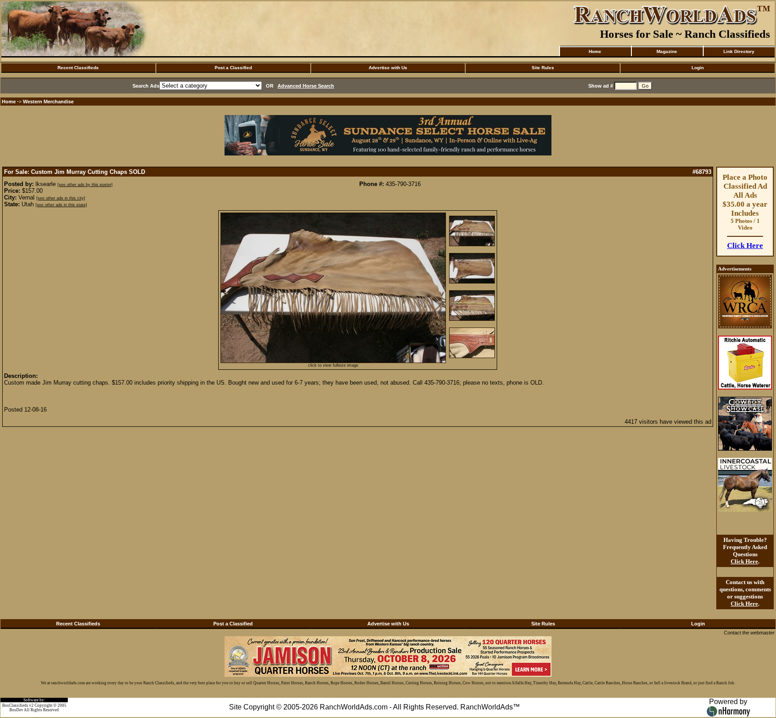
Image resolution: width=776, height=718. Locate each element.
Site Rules (543, 67)
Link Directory (738, 51)
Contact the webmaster (749, 632)
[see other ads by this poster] (85, 184)
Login (698, 67)
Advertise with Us (388, 67)
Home (595, 51)
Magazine (667, 51)
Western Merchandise (48, 101)
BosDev (16, 710)
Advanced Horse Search (306, 86)
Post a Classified (233, 67)
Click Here (745, 245)
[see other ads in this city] (60, 198)
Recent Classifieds (78, 67)
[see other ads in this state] (61, 205)
